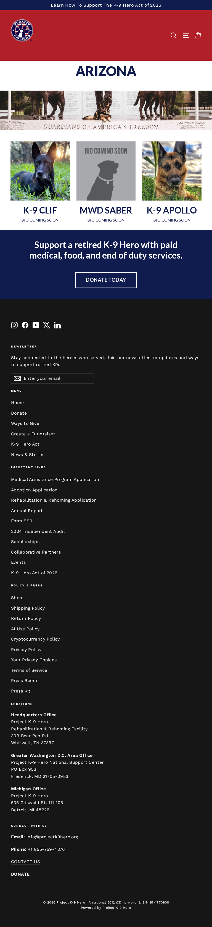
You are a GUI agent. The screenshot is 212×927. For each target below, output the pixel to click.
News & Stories (27, 454)
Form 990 (21, 520)
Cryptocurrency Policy (35, 639)
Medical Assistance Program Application (55, 479)
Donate (19, 413)
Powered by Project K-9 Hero (106, 908)
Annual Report (27, 510)
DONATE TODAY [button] (106, 280)
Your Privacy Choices (34, 659)
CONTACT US (25, 861)
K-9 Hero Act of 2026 (34, 572)
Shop (16, 597)
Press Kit (21, 691)
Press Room (24, 680)
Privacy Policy (26, 649)
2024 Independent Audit (38, 531)
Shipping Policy (28, 608)
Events (18, 562)
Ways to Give (25, 423)
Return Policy (26, 618)
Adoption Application (34, 490)
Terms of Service (29, 670)
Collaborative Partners (36, 552)
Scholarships (25, 541)
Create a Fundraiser (33, 433)
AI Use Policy (25, 628)
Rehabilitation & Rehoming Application (54, 500)
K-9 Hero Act (25, 444)
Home (17, 402)
